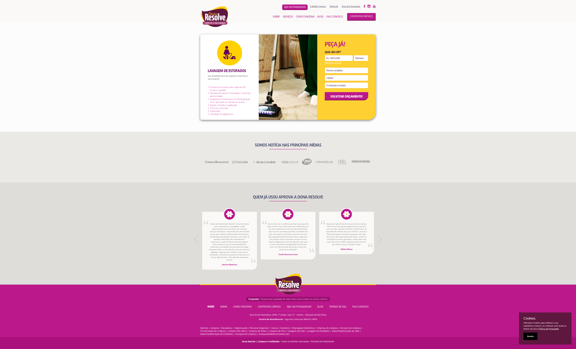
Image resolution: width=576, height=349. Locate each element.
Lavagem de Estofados (318, 331)
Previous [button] (197, 238)
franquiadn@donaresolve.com (274, 334)
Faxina (275, 328)
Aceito (530, 336)
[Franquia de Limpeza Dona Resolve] (214, 16)
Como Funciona (242, 307)
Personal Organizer (259, 328)
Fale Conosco (360, 307)
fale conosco (334, 17)
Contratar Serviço (361, 16)
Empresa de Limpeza (327, 328)
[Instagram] (374, 6)
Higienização (241, 328)
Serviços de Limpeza (350, 328)
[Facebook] (364, 6)
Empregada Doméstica (303, 328)
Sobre (223, 307)
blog (320, 17)
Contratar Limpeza (269, 307)
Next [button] (379, 238)
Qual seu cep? (333, 52)
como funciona (305, 17)
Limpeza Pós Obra (237, 331)
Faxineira (285, 328)
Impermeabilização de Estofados (216, 334)
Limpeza (214, 328)
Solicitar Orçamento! (346, 96)
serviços (288, 17)
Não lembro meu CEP (333, 63)
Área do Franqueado (351, 6)
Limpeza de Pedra (258, 331)
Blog (320, 307)
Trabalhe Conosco (318, 6)
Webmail (334, 6)
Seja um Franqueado (299, 307)
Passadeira (226, 328)
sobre (276, 17)
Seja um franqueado (295, 7)
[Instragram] (369, 6)
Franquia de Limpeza (245, 334)
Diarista (204, 328)
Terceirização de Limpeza (213, 331)
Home (210, 307)
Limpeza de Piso (277, 331)
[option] (229, 241)
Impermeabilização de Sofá (345, 331)
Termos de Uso (337, 307)
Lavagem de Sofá (296, 331)
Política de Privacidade (549, 329)
